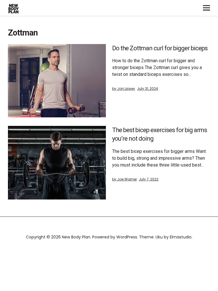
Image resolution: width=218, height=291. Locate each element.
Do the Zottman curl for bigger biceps (159, 48)
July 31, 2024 (147, 88)
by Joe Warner (124, 179)
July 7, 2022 (148, 179)
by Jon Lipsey (123, 88)
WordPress (126, 237)
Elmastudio (181, 237)
